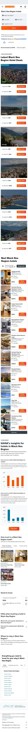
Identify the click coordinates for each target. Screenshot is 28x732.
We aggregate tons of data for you (11, 725)
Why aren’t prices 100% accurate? (11, 727)
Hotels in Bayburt (8, 682)
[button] (2, 6)
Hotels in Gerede (8, 688)
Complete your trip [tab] (13, 665)
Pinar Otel (14, 400)
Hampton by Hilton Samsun (16, 417)
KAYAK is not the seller (8, 722)
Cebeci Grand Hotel (16, 304)
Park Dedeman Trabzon (17, 319)
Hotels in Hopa (7, 695)
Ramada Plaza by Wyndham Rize (16, 353)
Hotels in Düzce (7, 684)
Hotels (12, 705)
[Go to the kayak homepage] (9, 7)
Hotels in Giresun (8, 690)
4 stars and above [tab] (6, 546)
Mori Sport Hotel (16, 384)
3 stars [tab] (15, 546)
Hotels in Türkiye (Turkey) (8, 706)
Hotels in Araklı (7, 674)
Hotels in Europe (18, 705)
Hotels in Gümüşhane (9, 693)
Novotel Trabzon (15, 369)
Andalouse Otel (15, 271)
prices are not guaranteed (7, 717)
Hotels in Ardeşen (8, 676)
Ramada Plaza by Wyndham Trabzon (16, 288)
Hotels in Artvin (7, 678)
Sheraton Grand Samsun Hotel (18, 336)
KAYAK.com (6, 705)
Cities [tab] (4, 665)
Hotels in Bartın (7, 680)
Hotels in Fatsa (7, 686)
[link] (14, 528)
